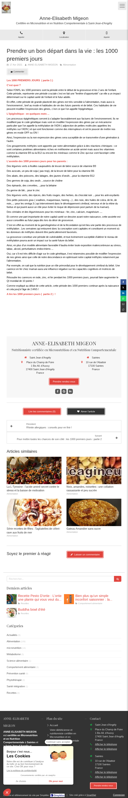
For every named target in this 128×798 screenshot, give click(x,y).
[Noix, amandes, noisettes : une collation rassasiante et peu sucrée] (93, 470)
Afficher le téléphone (106, 744)
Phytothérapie (14, 680)
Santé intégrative (16, 686)
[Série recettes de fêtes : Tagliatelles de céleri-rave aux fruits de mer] (34, 512)
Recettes (11, 692)
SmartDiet (91, 795)
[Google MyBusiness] (64, 391)
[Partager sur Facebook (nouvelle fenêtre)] (123, 282)
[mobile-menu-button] (122, 6)
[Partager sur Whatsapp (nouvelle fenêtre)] (123, 298)
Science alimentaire (17, 660)
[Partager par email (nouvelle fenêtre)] (123, 304)
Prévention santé (16, 673)
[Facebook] (57, 391)
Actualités (12, 635)
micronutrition (14, 647)
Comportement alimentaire (21, 667)
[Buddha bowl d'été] (12, 613)
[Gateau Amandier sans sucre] (93, 512)
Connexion (119, 794)
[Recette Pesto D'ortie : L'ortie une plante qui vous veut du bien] (12, 599)
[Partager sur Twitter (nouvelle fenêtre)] (123, 287)
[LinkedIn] (70, 391)
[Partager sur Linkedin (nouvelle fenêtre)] (123, 293)
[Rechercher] (117, 579)
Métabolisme (14, 654)
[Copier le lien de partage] (123, 309)
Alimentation (13, 641)
